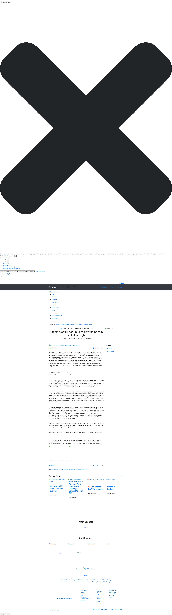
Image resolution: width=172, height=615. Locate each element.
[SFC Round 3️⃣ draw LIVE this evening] (57, 480)
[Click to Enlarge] (76, 345)
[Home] (87, 294)
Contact (54, 321)
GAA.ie (110, 597)
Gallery (58, 324)
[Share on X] (96, 348)
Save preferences (30, 271)
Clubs (53, 304)
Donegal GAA (112, 594)
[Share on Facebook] (93, 348)
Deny (13, 271)
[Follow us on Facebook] (84, 575)
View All (120, 476)
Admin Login (112, 589)
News (82, 589)
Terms (120, 609)
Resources (83, 600)
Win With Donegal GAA (68, 324)
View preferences (20, 271)
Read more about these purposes (11, 268)
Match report (75, 469)
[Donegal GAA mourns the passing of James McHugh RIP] (76, 480)
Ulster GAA (111, 595)
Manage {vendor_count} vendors (11, 267)
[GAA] (77, 569)
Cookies (112, 609)
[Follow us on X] (121, 283)
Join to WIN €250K (118, 288)
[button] (86, 128)
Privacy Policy (6, 275)
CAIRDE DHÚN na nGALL (107, 288)
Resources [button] (55, 318)
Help (96, 609)
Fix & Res (54, 299)
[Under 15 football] (111, 479)
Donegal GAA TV (88, 324)
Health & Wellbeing (57, 315)
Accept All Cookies (5, 271)
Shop (53, 310)
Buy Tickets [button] (55, 302)
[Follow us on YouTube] (123, 283)
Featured (109, 348)
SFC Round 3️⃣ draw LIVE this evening (56, 488)
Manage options (7, 263)
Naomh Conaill (83, 469)
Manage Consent (5, 614)
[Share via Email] (98, 348)
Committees (55, 307)
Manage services (7, 265)
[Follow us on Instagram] (122, 283)
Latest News (52, 348)
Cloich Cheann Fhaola (66, 469)
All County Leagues (55, 469)
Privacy (104, 609)
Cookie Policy (6, 273)
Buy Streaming (79, 580)
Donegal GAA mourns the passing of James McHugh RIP (76, 488)
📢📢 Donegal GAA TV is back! (95, 488)
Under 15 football (111, 488)
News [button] (54, 296)
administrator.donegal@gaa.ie (64, 598)
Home (61, 328)
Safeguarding (55, 312)
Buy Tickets (79, 324)
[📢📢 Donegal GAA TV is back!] (95, 479)
